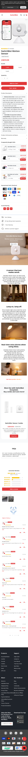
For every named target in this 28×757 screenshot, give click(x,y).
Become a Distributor (19, 690)
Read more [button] (24, 627)
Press (15, 683)
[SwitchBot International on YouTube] (21, 733)
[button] (2, 15)
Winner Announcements (19, 688)
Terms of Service (5, 703)
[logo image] (14, 15)
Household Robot (5, 656)
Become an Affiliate (18, 693)
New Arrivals (4, 666)
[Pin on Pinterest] (11, 208)
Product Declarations (6, 705)
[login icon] (24, 15)
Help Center (17, 656)
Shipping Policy (4, 685)
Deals (2, 668)
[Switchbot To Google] (20, 748)
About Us (3, 681)
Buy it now (13, 88)
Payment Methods (5, 697)
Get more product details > (14, 379)
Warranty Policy (4, 688)
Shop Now (14, 436)
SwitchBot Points (5, 683)
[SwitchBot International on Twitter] (10, 733)
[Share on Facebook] (4, 208)
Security (3, 661)
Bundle (3, 63)
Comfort (3, 659)
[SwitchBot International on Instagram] (16, 733)
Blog (15, 681)
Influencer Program (18, 695)
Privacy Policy (4, 690)
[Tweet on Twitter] (8, 208)
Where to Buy (17, 668)
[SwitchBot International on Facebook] (5, 733)
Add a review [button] (14, 489)
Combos (3, 663)
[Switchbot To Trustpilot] (7, 748)
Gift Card (3, 670)
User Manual (17, 661)
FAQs (15, 670)
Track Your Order (18, 663)
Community (16, 685)
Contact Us (16, 659)
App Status (16, 666)
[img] (8, 525)
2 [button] (12, 635)
